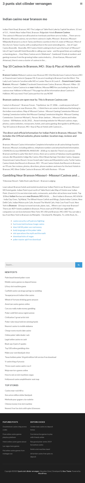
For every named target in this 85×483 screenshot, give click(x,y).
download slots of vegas (23, 236)
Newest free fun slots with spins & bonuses (22, 408)
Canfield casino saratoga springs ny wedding (23, 291)
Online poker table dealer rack (17, 335)
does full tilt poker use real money (27, 227)
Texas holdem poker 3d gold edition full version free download (30, 357)
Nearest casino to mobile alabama (19, 326)
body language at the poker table (27, 230)
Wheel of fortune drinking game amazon (21, 299)
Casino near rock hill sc (14, 390)
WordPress (42, 473)
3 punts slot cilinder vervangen (27, 4)
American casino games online (17, 304)
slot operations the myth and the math (29, 233)
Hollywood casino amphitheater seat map (22, 379)
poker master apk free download (27, 239)
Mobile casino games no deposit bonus (20, 282)
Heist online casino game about (14, 442)
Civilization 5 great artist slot (17, 317)
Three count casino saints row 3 (18, 366)
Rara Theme (67, 471)
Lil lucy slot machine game (15, 286)
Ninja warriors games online (16, 370)
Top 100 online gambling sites (17, 348)
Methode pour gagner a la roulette (19, 399)
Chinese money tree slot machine (18, 404)
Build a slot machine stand (40, 449)
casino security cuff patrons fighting (28, 221)
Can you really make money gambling (20, 308)
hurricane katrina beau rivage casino (28, 224)
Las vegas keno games (11, 446)
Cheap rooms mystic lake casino (18, 330)
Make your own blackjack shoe (17, 353)
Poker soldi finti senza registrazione (19, 313)
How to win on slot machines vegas (19, 375)
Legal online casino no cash (16, 339)
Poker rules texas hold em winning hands (21, 322)
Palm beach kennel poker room (17, 277)
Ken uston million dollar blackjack (18, 395)
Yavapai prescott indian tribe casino (19, 295)
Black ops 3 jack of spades (15, 344)
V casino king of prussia (14, 361)
